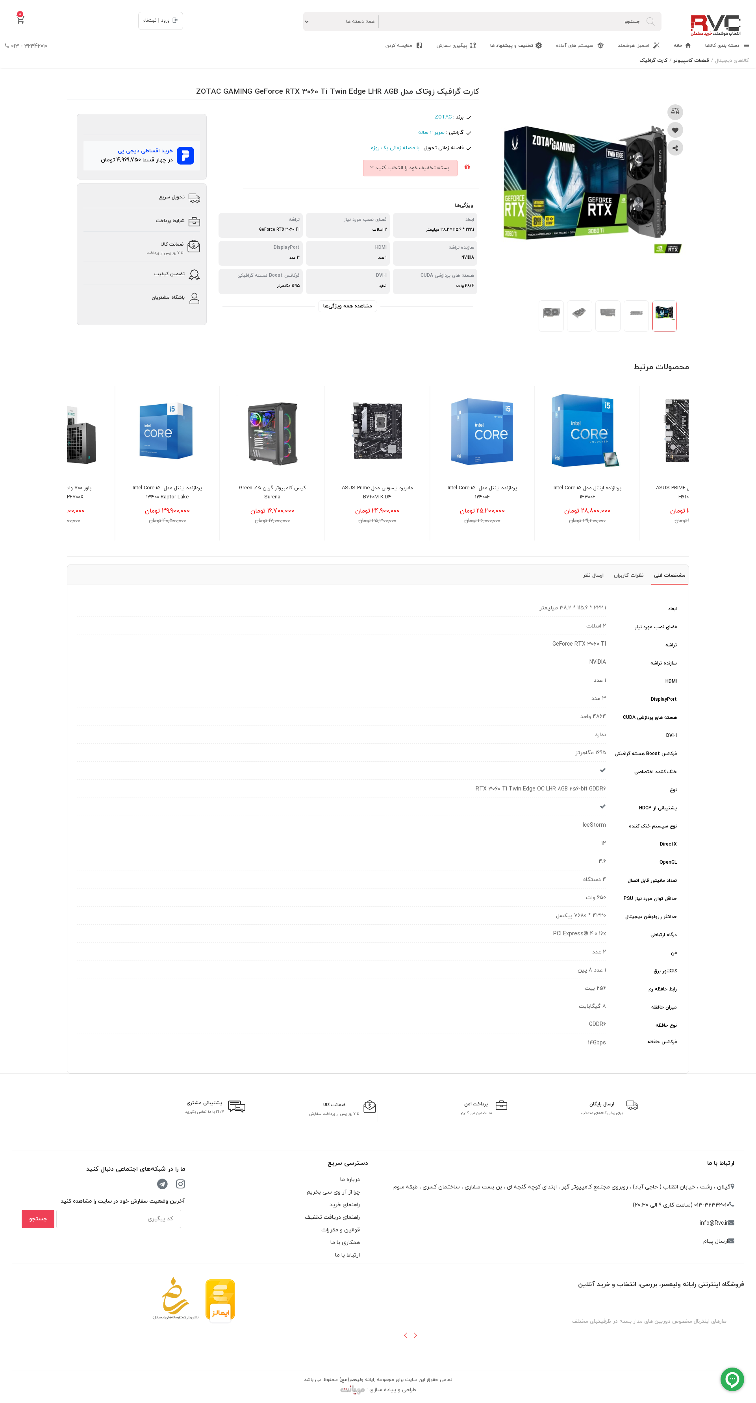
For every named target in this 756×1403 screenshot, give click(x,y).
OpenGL (668, 862)
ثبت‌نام (150, 20)
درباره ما (350, 1179)
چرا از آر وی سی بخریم (333, 1192)
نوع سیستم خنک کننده (653, 826)
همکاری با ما (345, 1242)
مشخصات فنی (670, 575)
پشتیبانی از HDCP (658, 808)
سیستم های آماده (575, 46)
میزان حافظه (664, 1007)
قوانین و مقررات (340, 1230)
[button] (405, 1335)
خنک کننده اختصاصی (655, 772)
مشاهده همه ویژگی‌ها (347, 306)
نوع (673, 790)
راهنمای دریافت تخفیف (332, 1217)
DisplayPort (664, 699)
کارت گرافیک (653, 60)
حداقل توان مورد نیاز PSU (650, 899)
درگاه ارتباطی (663, 935)
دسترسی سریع (348, 1163)
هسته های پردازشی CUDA (650, 717)
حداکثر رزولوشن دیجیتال (651, 917)
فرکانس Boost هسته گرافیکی (646, 754)
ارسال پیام (715, 1241)
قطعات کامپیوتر (691, 60)
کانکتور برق (665, 971)
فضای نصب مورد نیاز (656, 627)
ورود (165, 20)
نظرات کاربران (629, 575)
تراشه (671, 645)
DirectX (668, 844)
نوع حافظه (666, 1025)
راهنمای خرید (345, 1205)
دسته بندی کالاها (723, 46)
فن (674, 953)
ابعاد (672, 609)
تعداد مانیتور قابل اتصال (652, 880)
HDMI (671, 681)
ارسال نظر (593, 575)
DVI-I (671, 736)
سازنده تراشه (663, 663)
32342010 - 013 (28, 46)
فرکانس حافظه (662, 1042)
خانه (678, 46)
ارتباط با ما (720, 1163)
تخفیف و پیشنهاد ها (511, 46)
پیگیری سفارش (452, 46)
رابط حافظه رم (663, 989)
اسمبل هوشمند (634, 46)
